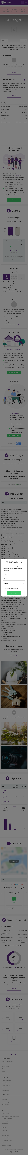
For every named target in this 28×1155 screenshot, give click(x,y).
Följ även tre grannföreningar (12, 588)
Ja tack (14, 593)
